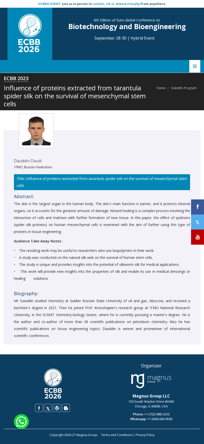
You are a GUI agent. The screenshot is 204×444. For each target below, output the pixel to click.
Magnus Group (86, 435)
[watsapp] (21, 421)
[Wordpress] (57, 408)
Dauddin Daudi (28, 161)
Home (161, 88)
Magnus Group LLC (151, 396)
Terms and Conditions (116, 435)
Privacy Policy (145, 435)
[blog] (66, 408)
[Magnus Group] (151, 381)
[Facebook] (39, 408)
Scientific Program (184, 88)
